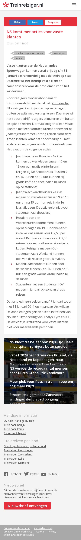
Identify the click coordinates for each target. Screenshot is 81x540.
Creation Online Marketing (18, 531)
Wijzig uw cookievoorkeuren (19, 534)
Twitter (34, 474)
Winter (19, 58)
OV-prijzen (59, 53)
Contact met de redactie (17, 528)
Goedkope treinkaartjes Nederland (25, 446)
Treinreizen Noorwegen (18, 450)
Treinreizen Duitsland (17, 462)
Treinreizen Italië (14, 458)
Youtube (52, 474)
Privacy (52, 531)
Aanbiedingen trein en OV (29, 53)
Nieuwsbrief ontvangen (27, 505)
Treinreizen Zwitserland (18, 454)
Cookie (40, 531)
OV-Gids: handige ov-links (19, 421)
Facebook (15, 474)
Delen (17, 22)
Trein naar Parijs (14, 429)
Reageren (53, 22)
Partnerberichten (43, 528)
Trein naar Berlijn (14, 425)
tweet (35, 22)
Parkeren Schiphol (15, 433)
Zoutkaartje (60, 103)
